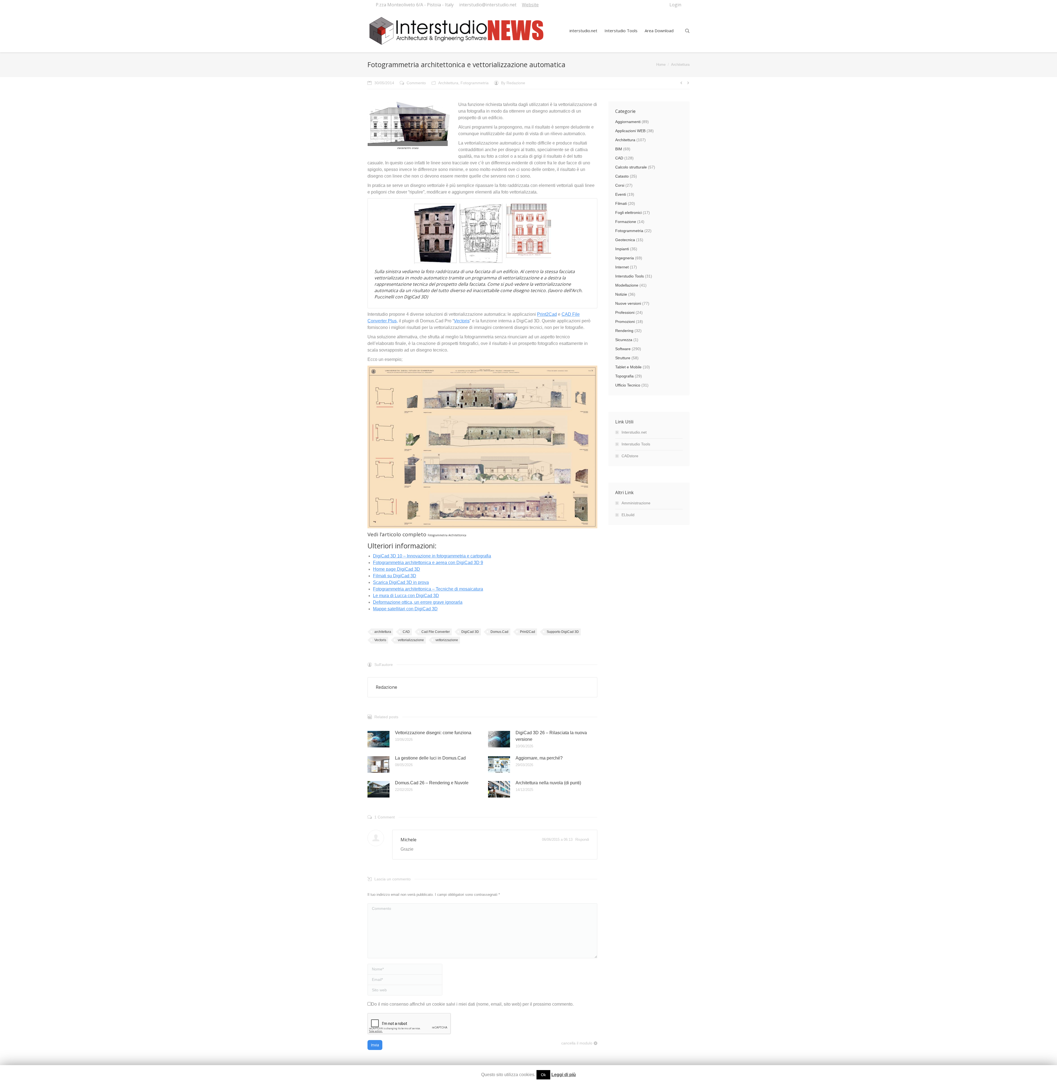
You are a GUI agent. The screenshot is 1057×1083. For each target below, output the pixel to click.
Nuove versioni (628, 303)
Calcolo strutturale (631, 167)
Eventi (620, 194)
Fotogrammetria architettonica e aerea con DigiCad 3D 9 (428, 562)
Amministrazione (636, 503)
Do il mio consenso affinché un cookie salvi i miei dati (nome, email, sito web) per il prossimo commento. (472, 1004)
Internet (622, 267)
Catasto (622, 176)
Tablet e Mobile (628, 367)
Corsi (619, 185)
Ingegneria (624, 258)
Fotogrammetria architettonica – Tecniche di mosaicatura (428, 589)
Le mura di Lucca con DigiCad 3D (406, 595)
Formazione (625, 221)
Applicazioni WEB (630, 131)
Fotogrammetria (475, 83)
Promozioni (625, 321)
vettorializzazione (411, 640)
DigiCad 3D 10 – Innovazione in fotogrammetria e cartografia (432, 556)
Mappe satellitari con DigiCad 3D (405, 608)
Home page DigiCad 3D (396, 569)
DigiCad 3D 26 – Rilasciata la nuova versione (551, 736)
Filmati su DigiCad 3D (394, 575)
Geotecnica (625, 240)
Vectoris (462, 321)
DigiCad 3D (470, 632)
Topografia (624, 376)
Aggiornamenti (628, 121)
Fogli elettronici (628, 212)
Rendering (624, 330)
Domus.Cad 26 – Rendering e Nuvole (431, 782)
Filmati (621, 203)
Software (623, 349)
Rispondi (582, 839)
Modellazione (626, 285)
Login (675, 5)
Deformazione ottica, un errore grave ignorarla (417, 602)
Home (661, 64)
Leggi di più (563, 1074)
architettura (382, 632)
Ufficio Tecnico (627, 385)
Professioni (624, 312)
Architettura (680, 64)
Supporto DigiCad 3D (563, 632)
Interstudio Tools (629, 276)
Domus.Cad (499, 632)
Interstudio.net (634, 432)
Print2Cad (547, 314)
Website (530, 5)
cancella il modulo (576, 1043)
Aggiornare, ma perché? (539, 758)
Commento (416, 83)
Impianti (622, 249)
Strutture (622, 358)
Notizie (621, 294)
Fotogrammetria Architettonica (447, 535)
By (513, 83)
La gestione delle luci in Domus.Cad (430, 758)
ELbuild (628, 515)
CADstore (630, 456)
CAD (406, 632)
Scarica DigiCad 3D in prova (401, 582)
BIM (618, 149)
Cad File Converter (435, 632)
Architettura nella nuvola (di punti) (548, 782)
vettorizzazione (446, 640)
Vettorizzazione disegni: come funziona (433, 732)
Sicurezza (623, 340)
